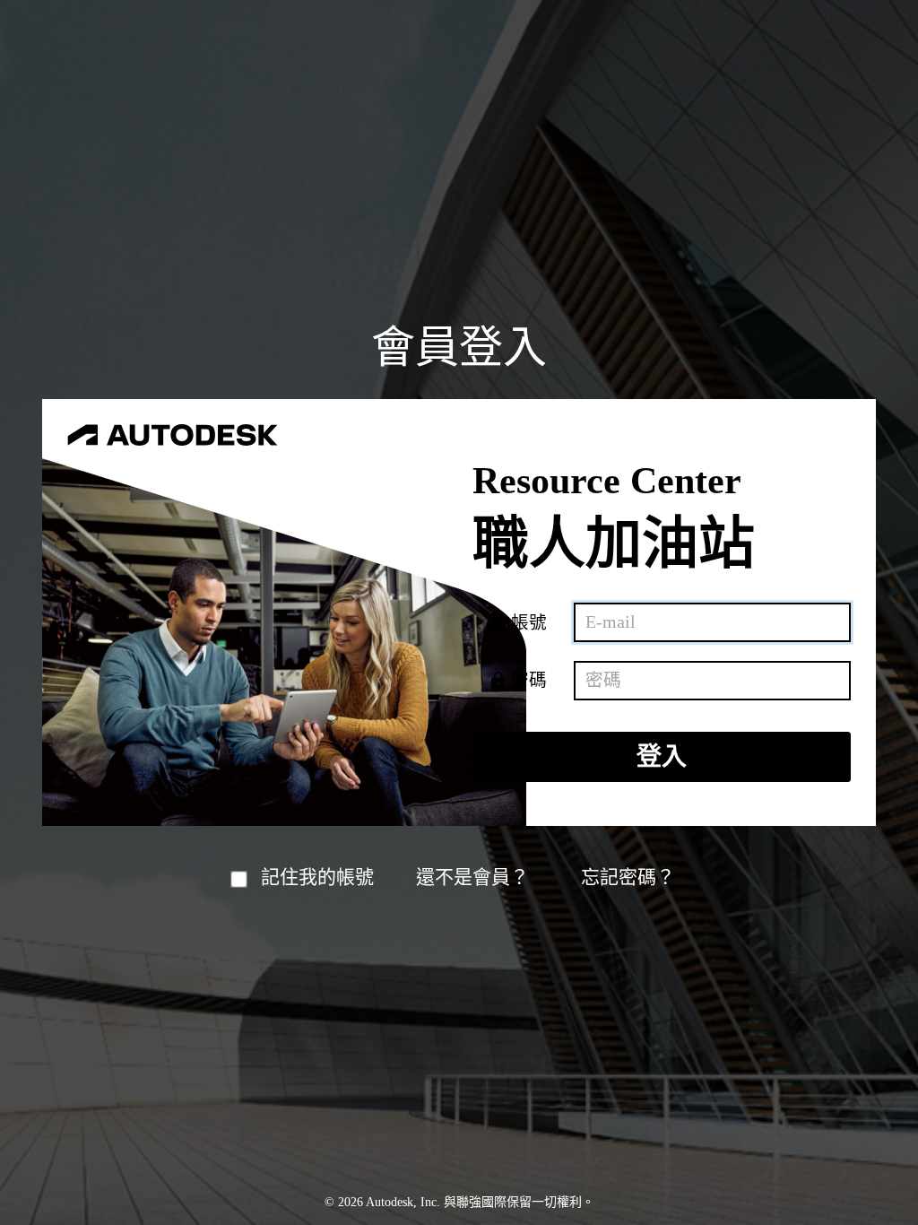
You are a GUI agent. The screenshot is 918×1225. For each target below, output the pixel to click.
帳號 (529, 622)
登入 (662, 756)
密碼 (529, 680)
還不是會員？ (472, 877)
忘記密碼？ (628, 877)
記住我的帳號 (317, 877)
